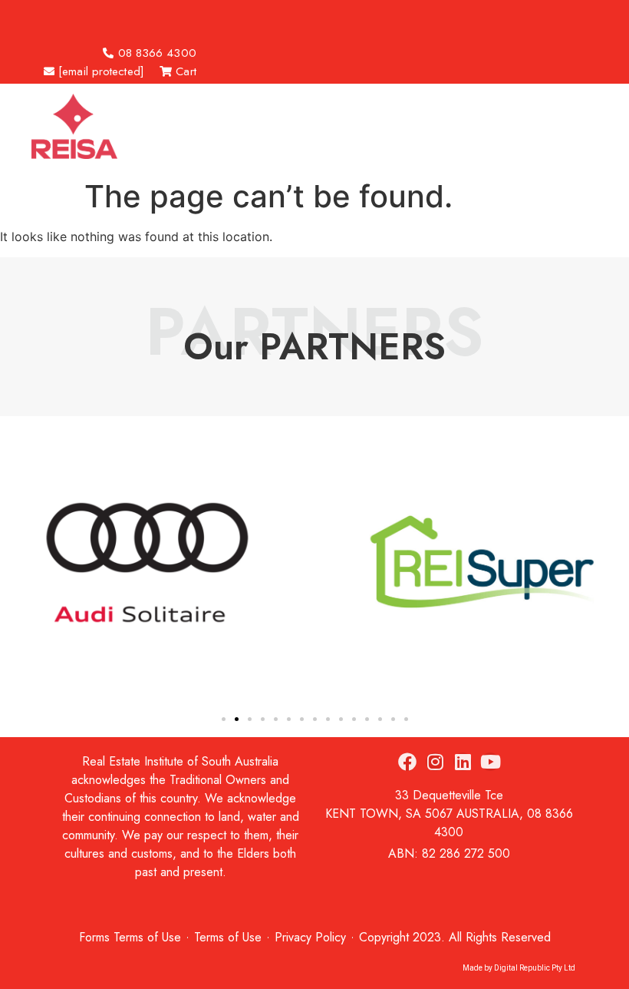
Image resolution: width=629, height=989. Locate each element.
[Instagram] (435, 761)
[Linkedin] (462, 761)
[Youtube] (490, 761)
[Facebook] (407, 761)
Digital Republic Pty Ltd (534, 968)
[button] (83, 15)
